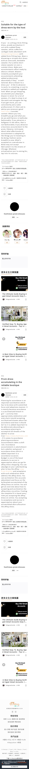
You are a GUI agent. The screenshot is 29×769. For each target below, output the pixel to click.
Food (25, 749)
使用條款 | (17, 753)
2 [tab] (13, 11)
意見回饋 (11, 722)
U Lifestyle (5, 749)
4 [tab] (18, 11)
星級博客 (22, 719)
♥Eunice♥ (17, 240)
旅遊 (14, 173)
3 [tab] (15, 11)
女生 (2, 21)
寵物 (26, 173)
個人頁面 (7, 729)
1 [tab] (11, 11)
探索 (5, 719)
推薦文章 (15, 719)
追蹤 (24, 37)
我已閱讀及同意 (14, 766)
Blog (12, 751)
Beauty (20, 749)
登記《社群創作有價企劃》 (20, 168)
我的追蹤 (11, 732)
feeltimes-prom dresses (14, 214)
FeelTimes (5, 111)
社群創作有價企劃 (7, 6)
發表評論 (6, 258)
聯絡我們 (17, 755)
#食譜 (19, 740)
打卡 (10, 173)
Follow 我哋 (9, 180)
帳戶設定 (14, 729)
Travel (11, 749)
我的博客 (17, 732)
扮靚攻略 (5, 175)
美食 (18, 173)
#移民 (19, 742)
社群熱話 (19, 6)
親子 (22, 173)
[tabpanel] (14, 10)
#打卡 (14, 740)
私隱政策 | (24, 753)
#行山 (9, 740)
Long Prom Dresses (12, 470)
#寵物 (5, 740)
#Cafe (23, 740)
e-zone (16, 751)
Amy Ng (7, 240)
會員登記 (25, 2)
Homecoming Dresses (10, 54)
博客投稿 (17, 722)
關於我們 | (5, 753)
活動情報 (12, 175)
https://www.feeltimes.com (16, 436)
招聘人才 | (12, 755)
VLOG (9, 719)
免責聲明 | (11, 753)
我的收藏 (21, 729)
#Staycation (11, 742)
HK (16, 749)
